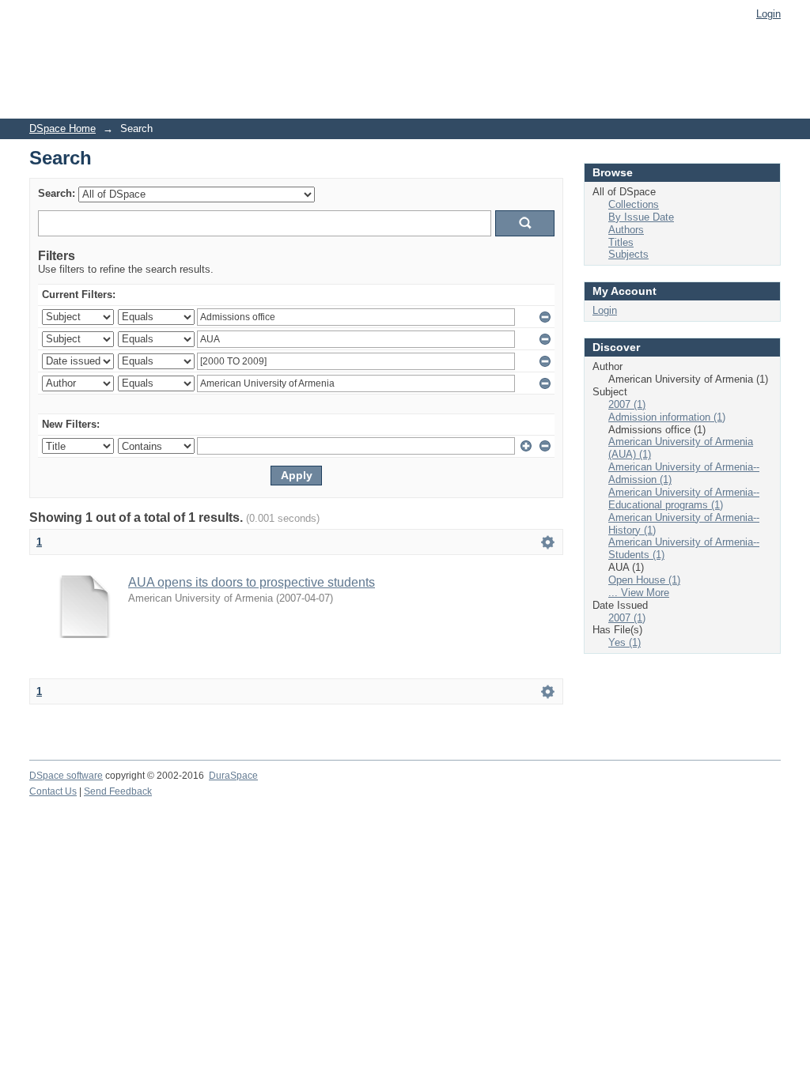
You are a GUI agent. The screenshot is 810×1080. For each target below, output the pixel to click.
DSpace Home (62, 128)
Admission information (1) (666, 417)
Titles (621, 242)
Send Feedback (118, 791)
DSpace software (66, 775)
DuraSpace (233, 775)
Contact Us (53, 791)
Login (768, 14)
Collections (633, 204)
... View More (638, 593)
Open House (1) (644, 580)
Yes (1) (624, 642)
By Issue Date (641, 217)
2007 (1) (626, 404)
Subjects (628, 254)
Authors (626, 230)
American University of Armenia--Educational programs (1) (683, 498)
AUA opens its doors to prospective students (251, 582)
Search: (56, 193)
